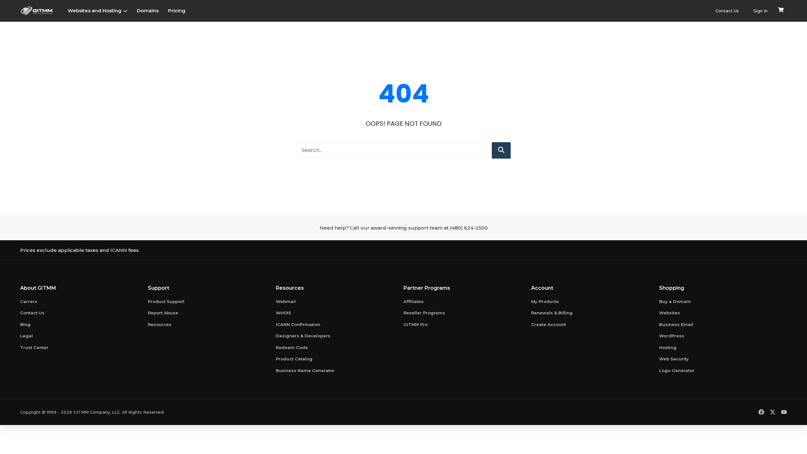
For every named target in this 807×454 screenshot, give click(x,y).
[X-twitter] (772, 412)
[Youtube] (784, 412)
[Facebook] (761, 412)
